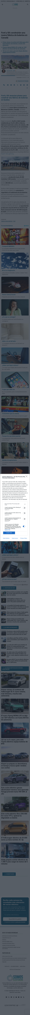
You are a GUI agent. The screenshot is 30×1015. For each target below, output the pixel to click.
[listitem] (15, 504)
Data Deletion (6, 538)
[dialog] (15, 507)
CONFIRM (9, 532)
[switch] (24, 508)
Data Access (15, 538)
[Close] (27, 476)
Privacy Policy (23, 538)
